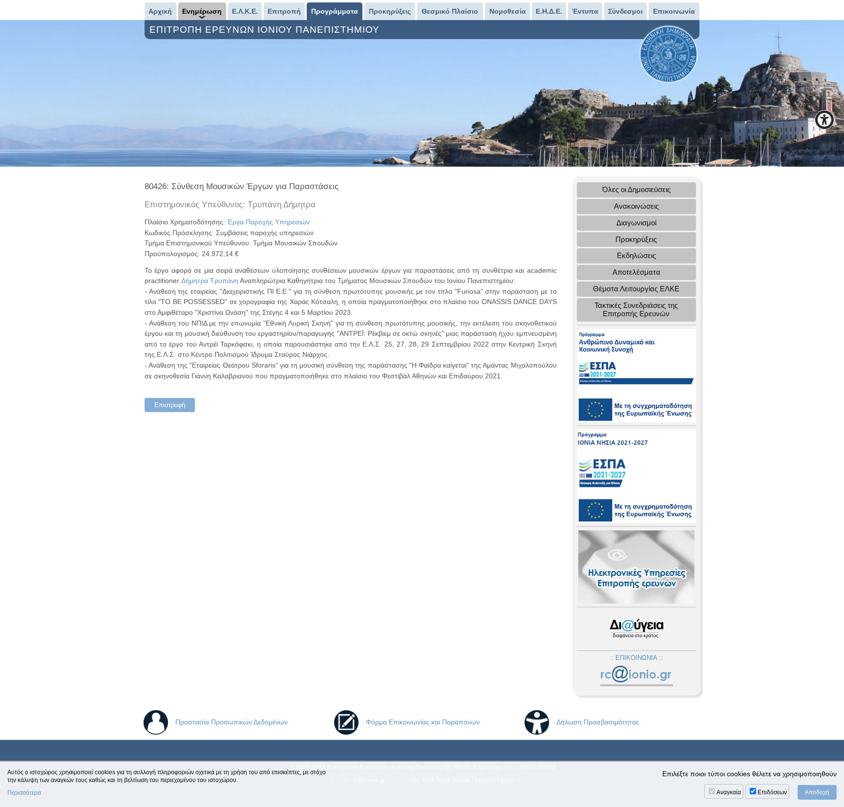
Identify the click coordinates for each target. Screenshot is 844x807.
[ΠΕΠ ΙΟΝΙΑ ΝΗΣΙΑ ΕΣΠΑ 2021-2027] (636, 475)
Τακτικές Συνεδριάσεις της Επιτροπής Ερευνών (636, 309)
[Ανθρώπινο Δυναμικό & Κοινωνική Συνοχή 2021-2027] (636, 374)
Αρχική (160, 11)
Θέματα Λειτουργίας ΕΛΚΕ (636, 288)
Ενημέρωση (202, 11)
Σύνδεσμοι (625, 11)
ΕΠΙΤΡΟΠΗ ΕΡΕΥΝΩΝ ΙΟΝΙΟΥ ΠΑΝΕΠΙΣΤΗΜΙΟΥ (265, 29)
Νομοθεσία (507, 11)
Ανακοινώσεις (636, 206)
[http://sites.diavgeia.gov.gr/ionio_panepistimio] (636, 628)
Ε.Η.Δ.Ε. (549, 11)
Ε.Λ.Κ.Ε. (245, 11)
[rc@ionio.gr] (636, 676)
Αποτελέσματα (636, 272)
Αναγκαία (729, 792)
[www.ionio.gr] (668, 54)
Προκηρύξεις (390, 11)
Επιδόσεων (772, 792)
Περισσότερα (24, 792)
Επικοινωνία (674, 11)
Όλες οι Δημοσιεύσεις (636, 189)
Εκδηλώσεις (636, 255)
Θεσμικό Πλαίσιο (450, 11)
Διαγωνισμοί (636, 222)
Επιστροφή (169, 405)
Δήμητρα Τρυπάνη (209, 280)
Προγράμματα (334, 11)
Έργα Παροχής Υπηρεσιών (268, 222)
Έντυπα (585, 11)
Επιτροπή (284, 11)
